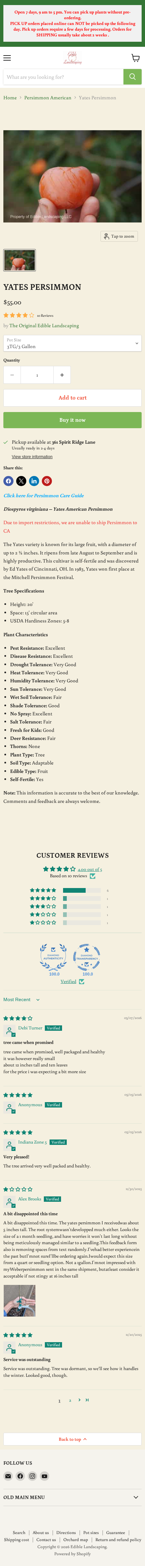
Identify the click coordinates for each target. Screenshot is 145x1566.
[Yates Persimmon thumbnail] (19, 260)
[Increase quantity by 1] (62, 374)
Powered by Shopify (72, 1554)
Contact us (46, 1539)
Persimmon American (47, 97)
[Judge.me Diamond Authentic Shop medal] (53, 957)
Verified (68, 981)
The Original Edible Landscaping (44, 325)
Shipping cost (16, 1539)
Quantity (11, 360)
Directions (66, 1532)
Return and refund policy (118, 1539)
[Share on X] (21, 481)
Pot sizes (91, 1532)
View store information (32, 456)
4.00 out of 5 (90, 869)
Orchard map (75, 1539)
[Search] (132, 76)
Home (10, 97)
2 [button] (70, 1400)
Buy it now (72, 420)
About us (41, 1532)
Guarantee (115, 1532)
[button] (43, 890)
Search (19, 1532)
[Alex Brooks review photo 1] (19, 1301)
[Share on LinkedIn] (34, 481)
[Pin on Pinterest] (47, 481)
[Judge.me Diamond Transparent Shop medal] (86, 957)
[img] (17, 1018)
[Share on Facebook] (8, 481)
